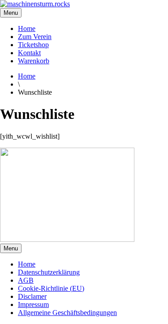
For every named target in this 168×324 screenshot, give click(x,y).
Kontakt (29, 53)
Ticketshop (33, 44)
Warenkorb (33, 61)
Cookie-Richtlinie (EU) (51, 288)
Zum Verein (35, 36)
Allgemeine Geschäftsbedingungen (67, 312)
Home (26, 28)
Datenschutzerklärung (49, 272)
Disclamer (32, 296)
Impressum (33, 304)
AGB (26, 280)
